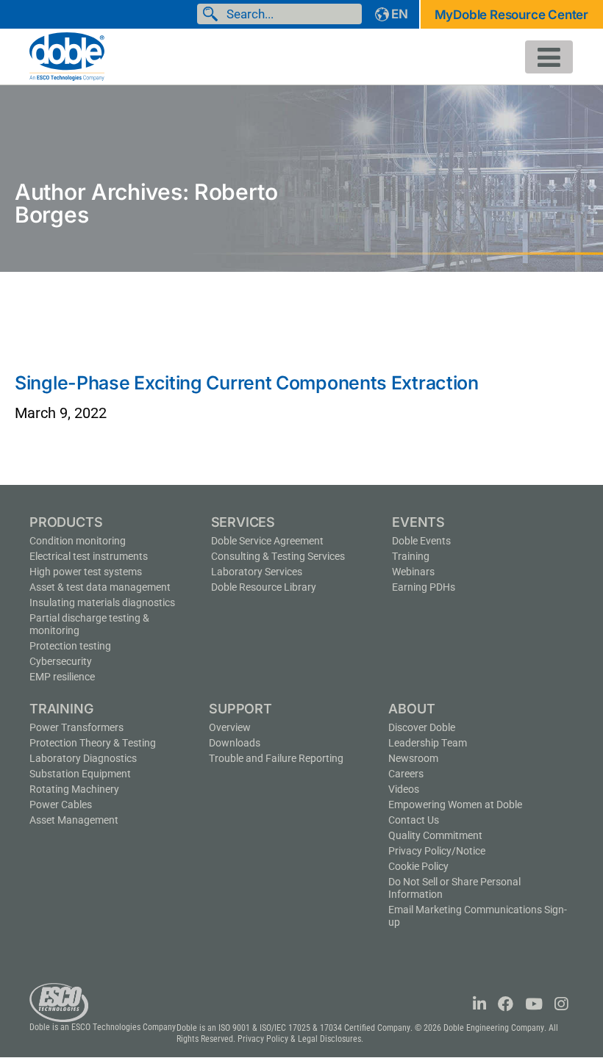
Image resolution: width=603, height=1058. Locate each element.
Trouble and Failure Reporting (276, 758)
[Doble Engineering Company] (66, 55)
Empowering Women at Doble (455, 804)
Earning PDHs (423, 587)
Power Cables (60, 804)
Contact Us (413, 820)
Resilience (62, 677)
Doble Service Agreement (267, 541)
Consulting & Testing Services (278, 556)
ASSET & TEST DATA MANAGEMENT (100, 587)
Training (410, 556)
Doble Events (421, 541)
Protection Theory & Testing (92, 743)
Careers (406, 774)
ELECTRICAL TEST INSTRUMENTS (88, 556)
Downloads (234, 743)
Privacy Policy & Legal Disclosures (299, 1039)
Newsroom (413, 758)
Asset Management (73, 820)
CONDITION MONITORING (77, 541)
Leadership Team (427, 743)
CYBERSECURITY (60, 661)
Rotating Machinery (74, 789)
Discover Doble (421, 727)
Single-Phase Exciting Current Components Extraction (247, 383)
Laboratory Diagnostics (83, 758)
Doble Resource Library (263, 587)
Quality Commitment (435, 835)
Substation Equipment (80, 774)
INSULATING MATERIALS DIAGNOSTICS (102, 602)
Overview (230, 727)
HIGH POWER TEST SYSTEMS (85, 571)
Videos (403, 789)
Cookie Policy (418, 866)
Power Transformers (76, 727)
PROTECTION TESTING (70, 646)
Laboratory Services (256, 571)
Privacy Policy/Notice (436, 851)
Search (213, 14)
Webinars (413, 571)
